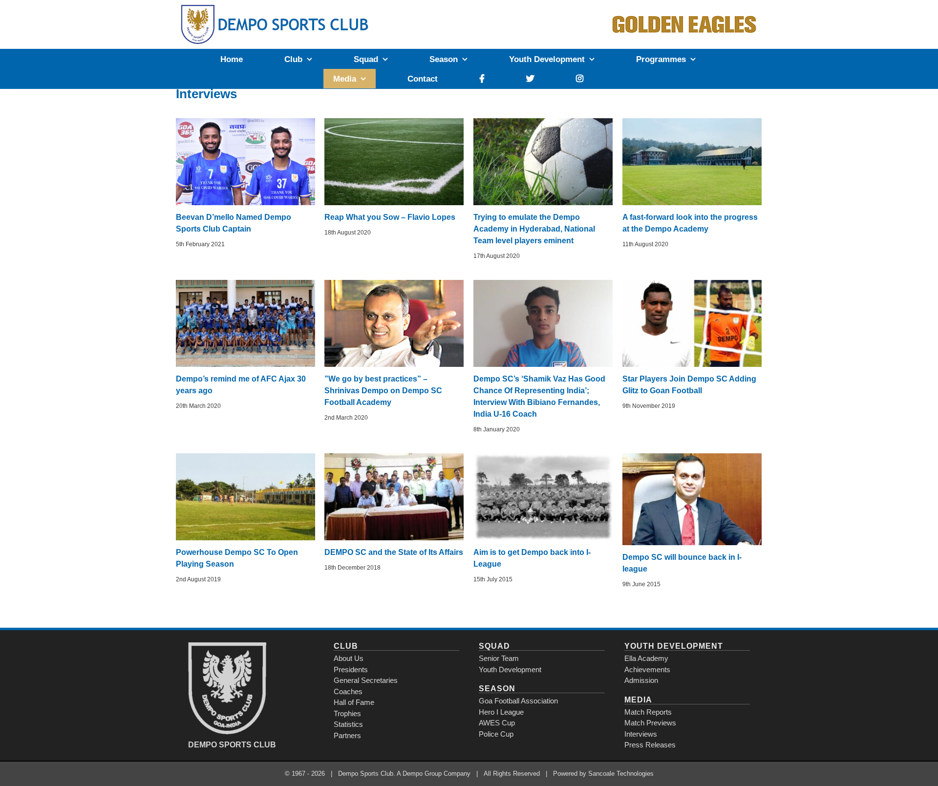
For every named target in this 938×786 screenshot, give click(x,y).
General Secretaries (366, 680)
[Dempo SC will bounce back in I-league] (692, 499)
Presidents (351, 669)
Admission (641, 680)
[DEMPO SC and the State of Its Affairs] (394, 496)
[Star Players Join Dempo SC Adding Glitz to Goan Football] (692, 323)
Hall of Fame (354, 702)
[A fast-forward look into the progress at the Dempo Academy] (692, 161)
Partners (347, 735)
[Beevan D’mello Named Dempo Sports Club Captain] (245, 161)
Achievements (647, 669)
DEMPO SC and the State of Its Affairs (393, 552)
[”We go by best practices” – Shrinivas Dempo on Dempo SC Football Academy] (394, 323)
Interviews (640, 734)
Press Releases (650, 745)
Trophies (347, 713)
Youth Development (510, 669)
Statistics (348, 724)
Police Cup (496, 734)
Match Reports (648, 712)
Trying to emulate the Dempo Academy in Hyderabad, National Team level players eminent (534, 229)
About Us (348, 658)
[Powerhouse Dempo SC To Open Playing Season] (245, 496)
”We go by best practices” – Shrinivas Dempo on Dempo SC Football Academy (383, 390)
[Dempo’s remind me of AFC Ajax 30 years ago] (245, 323)
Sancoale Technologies (621, 773)
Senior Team (499, 658)
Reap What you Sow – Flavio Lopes (389, 217)
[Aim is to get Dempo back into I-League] (543, 496)
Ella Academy (646, 658)
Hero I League (501, 712)
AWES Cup (497, 723)
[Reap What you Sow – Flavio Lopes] (394, 161)
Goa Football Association (518, 701)
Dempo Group (422, 773)
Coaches (348, 691)
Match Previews (650, 723)
